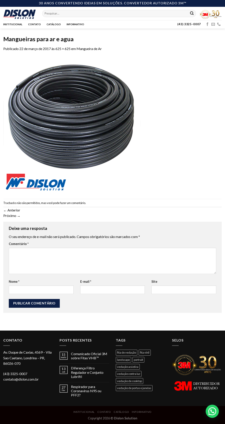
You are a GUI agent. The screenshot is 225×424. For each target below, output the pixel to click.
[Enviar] (192, 13)
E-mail (85, 281)
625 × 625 (63, 49)
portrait (138, 359)
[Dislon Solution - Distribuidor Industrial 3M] (19, 13)
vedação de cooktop (129, 381)
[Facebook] (207, 24)
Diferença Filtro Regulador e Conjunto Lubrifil (87, 372)
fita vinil (144, 352)
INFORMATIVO (75, 24)
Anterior (11, 210)
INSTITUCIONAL (12, 24)
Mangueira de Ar (89, 49)
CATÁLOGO (54, 24)
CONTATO (34, 24)
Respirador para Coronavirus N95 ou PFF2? (86, 391)
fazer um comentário (72, 203)
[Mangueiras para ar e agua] (72, 125)
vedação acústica (127, 367)
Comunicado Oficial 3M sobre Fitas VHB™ (89, 356)
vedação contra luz (128, 374)
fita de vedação (126, 352)
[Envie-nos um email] (213, 24)
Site (154, 281)
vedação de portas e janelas (134, 388)
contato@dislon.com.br (21, 379)
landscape (123, 359)
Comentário (19, 244)
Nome (14, 281)
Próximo (11, 215)
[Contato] (219, 24)
